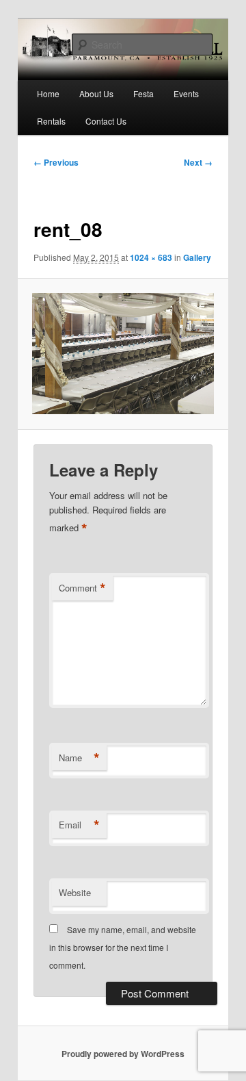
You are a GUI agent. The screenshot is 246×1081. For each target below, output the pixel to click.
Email (79, 825)
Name (79, 758)
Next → (198, 162)
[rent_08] (122, 353)
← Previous (56, 162)
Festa (143, 93)
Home (48, 93)
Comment (82, 588)
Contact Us (105, 121)
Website (75, 892)
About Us (96, 93)
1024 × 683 (151, 257)
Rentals (51, 121)
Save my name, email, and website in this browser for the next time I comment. (122, 947)
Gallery (197, 257)
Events (186, 93)
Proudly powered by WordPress (123, 1053)
